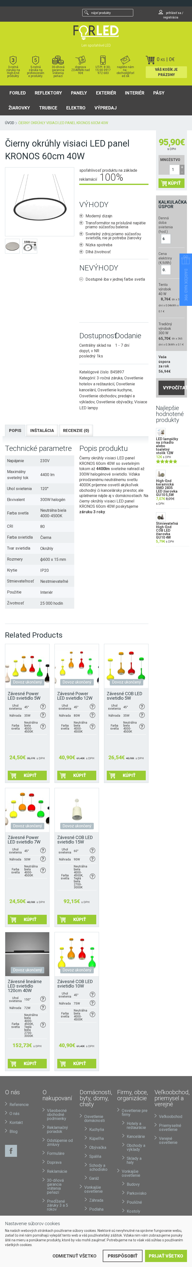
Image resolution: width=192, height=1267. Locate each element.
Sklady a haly (134, 1160)
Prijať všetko (166, 1256)
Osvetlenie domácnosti (94, 1118)
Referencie (19, 1104)
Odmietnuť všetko (74, 1256)
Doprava (54, 1162)
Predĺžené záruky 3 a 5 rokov (57, 1205)
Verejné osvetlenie (168, 1140)
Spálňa (95, 1156)
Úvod (9, 123)
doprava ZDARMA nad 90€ (80, 70)
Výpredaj (105, 107)
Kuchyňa (96, 1129)
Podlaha (96, 1209)
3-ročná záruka (109, 378)
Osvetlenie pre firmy (135, 1112)
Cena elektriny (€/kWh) (165, 258)
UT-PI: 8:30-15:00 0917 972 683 (103, 70)
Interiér (134, 92)
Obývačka (97, 1147)
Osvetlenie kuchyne (115, 390)
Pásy (158, 92)
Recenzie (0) (76, 430)
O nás (15, 1113)
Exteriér (106, 92)
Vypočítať (173, 387)
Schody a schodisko (98, 1167)
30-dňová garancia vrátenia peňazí (58, 71)
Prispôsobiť (123, 1256)
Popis (15, 430)
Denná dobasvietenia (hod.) (165, 225)
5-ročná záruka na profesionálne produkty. (35, 71)
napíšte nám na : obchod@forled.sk (125, 71)
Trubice (48, 107)
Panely (79, 92)
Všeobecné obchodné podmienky (57, 1114)
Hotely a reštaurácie (136, 1125)
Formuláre (55, 1153)
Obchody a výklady (136, 1147)
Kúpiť (174, 183)
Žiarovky (19, 107)
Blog (14, 1131)
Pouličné (134, 1202)
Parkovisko (136, 1193)
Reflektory (48, 92)
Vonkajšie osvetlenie (93, 1189)
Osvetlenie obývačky (114, 402)
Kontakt (16, 1122)
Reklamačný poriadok (57, 1129)
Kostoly (133, 1211)
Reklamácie (57, 1171)
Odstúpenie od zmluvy (60, 1142)
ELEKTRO (76, 107)
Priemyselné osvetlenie (170, 1127)
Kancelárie (136, 1136)
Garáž (94, 1178)
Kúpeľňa (96, 1138)
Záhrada (96, 1200)
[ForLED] (96, 32)
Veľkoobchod (170, 1116)
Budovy (133, 1184)
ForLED (18, 92)
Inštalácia (42, 430)
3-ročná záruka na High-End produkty (13, 71)
